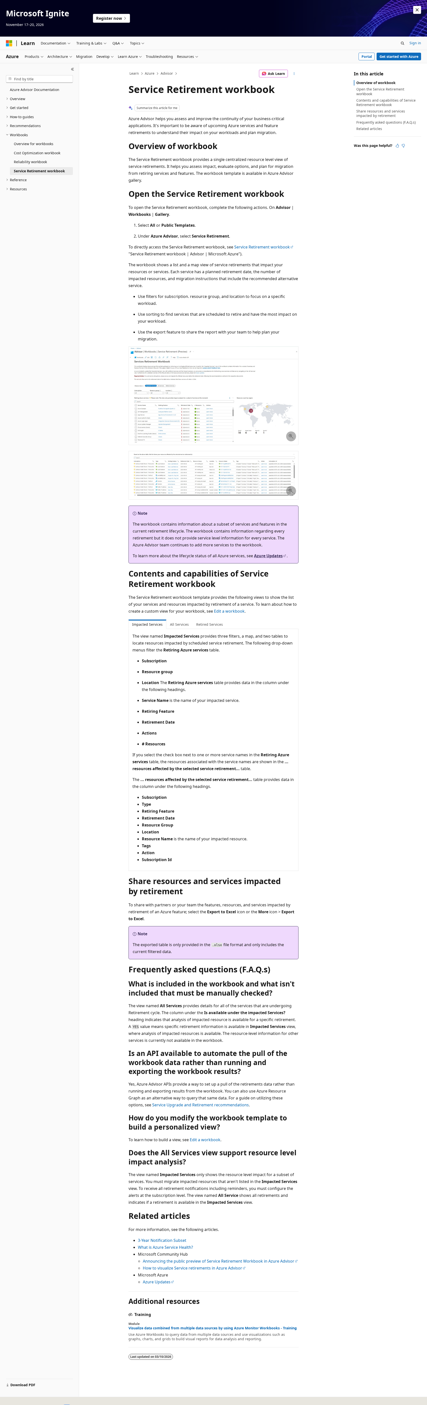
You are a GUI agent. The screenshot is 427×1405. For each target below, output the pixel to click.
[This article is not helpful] (403, 146)
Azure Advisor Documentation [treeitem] (34, 89)
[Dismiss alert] (417, 10)
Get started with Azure (399, 56)
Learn (134, 73)
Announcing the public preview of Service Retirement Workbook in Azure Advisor (218, 1261)
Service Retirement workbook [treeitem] (39, 171)
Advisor (167, 73)
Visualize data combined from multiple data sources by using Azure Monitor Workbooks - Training (212, 1328)
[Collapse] (72, 69)
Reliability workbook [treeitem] (30, 161)
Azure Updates (268, 555)
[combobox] (39, 79)
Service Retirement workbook (262, 247)
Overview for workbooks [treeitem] (33, 143)
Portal (367, 56)
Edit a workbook (229, 611)
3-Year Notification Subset (162, 1240)
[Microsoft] (9, 43)
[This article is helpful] (397, 146)
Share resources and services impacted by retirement (380, 113)
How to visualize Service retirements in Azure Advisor (192, 1268)
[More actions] (294, 74)
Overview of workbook (376, 82)
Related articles (369, 128)
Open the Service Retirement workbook (380, 91)
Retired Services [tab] (209, 624)
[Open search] (402, 43)
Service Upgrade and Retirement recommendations (200, 1105)
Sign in (415, 43)
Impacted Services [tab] (147, 624)
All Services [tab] (179, 624)
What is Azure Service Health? (165, 1247)
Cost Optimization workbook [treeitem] (37, 153)
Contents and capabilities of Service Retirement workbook (386, 102)
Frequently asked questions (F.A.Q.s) (386, 122)
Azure (149, 73)
